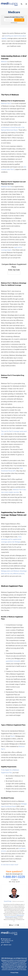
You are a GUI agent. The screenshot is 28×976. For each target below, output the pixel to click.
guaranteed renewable (13, 661)
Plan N (12, 736)
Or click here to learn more (9, 864)
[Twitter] (14, 925)
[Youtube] (10, 925)
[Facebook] (16, 925)
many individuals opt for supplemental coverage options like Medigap (11, 539)
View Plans (19, 19)
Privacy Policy (14, 972)
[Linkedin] (12, 925)
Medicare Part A (6, 103)
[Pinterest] (18, 925)
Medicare (4, 61)
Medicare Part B (6, 186)
